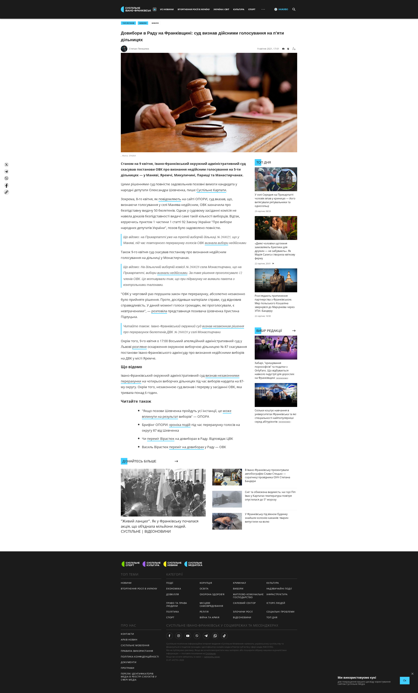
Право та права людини (176, 604)
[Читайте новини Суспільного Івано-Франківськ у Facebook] (169, 635)
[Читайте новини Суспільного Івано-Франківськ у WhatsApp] (215, 635)
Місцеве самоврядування (211, 604)
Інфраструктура (277, 594)
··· (263, 9)
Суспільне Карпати (211, 190)
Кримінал (239, 582)
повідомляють (170, 199)
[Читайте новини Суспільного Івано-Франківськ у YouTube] (188, 635)
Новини (126, 582)
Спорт (251, 9)
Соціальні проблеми (280, 611)
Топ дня (271, 617)
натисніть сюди (212, 656)
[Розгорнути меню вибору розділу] (155, 9)
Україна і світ (221, 9)
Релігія (204, 611)
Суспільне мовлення (135, 645)
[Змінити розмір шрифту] (294, 48)
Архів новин (129, 639)
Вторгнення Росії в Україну (194, 9)
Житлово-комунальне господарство (248, 596)
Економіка (173, 588)
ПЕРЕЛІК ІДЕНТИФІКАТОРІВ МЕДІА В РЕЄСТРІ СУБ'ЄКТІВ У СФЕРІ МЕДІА (139, 676)
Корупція (206, 582)
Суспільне (210, 653)
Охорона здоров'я (212, 594)
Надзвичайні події (279, 588)
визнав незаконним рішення (223, 326)
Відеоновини (242, 617)
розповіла (159, 311)
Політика (172, 611)
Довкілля (172, 594)
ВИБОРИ (142, 23)
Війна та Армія (209, 617)
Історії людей (275, 603)
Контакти (127, 633)
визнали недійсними (172, 273)
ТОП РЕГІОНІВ (128, 23)
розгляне (139, 346)
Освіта (204, 588)
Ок (404, 680)
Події (169, 582)
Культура (238, 9)
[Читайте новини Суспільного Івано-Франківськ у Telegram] (206, 635)
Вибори (155, 23)
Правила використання (137, 650)
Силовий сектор (244, 603)
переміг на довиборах (186, 447)
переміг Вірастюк (160, 438)
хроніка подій (180, 424)
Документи (128, 662)
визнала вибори (216, 243)
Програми (127, 667)
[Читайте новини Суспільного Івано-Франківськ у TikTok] (224, 635)
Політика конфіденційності (140, 656)
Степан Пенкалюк (139, 48)
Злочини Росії (243, 611)
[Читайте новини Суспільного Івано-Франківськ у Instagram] (178, 635)
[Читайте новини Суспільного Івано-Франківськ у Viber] (197, 635)
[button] (6, 164)
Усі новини (167, 9)
